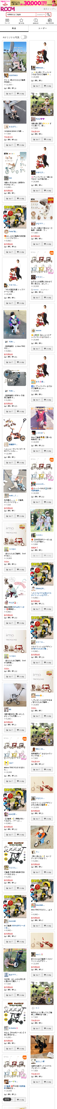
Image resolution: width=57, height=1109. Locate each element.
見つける (21, 21)
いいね (21, 93)
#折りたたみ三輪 (39, 649)
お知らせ (35, 21)
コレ (9, 93)
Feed (7, 21)
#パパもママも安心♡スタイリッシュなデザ (41, 594)
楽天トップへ (50, 9)
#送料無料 (35, 491)
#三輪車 (7, 1086)
